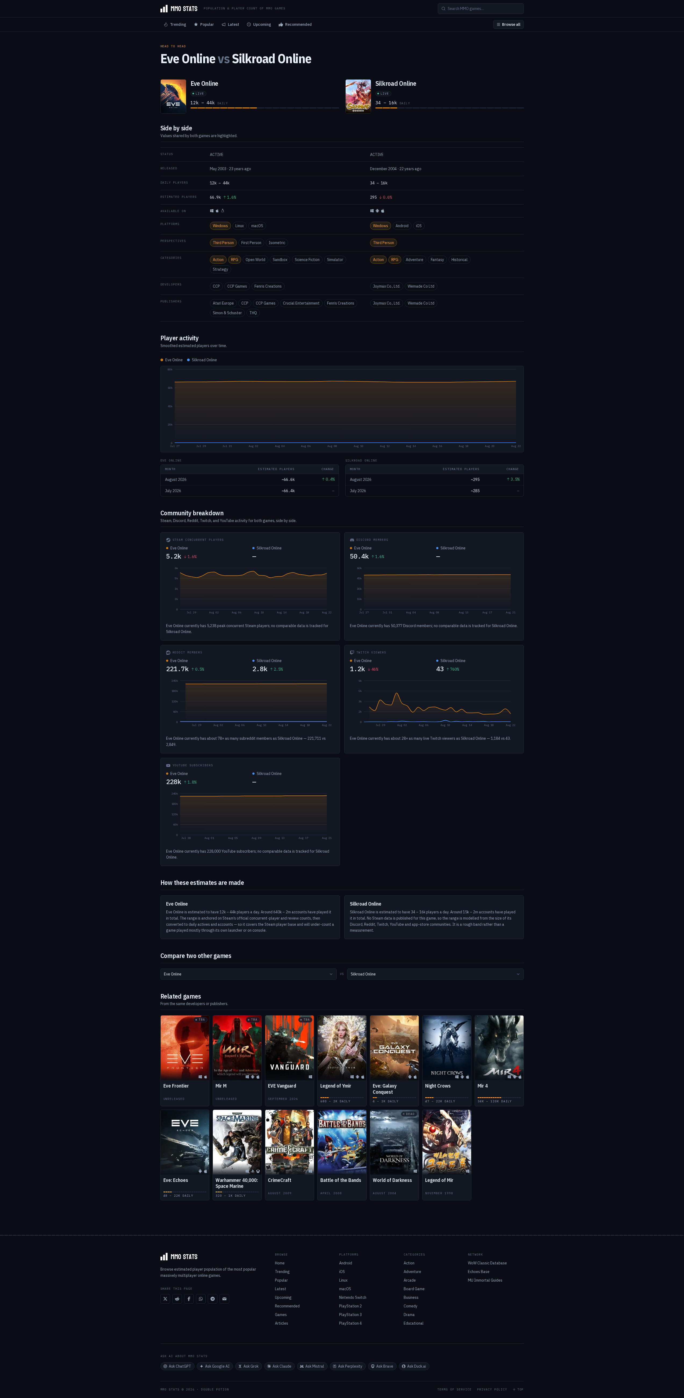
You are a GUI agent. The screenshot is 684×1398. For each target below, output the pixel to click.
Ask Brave (384, 1366)
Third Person (223, 242)
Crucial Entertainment (301, 303)
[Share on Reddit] (177, 1299)
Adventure (414, 259)
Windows (220, 225)
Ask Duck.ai (416, 1366)
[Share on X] (165, 1299)
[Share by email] (224, 1299)
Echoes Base (478, 1271)
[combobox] (248, 974)
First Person (251, 242)
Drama (409, 1314)
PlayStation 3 (350, 1314)
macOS (257, 225)
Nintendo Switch (352, 1297)
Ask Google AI (217, 1366)
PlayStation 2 (350, 1306)
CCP (216, 286)
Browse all (511, 24)
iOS (419, 225)
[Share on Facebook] (189, 1299)
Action (218, 259)
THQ (253, 312)
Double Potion (215, 1389)
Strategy (220, 269)
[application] (342, 409)
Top (520, 1389)
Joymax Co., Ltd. (386, 286)
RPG (234, 259)
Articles (281, 1323)
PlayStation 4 (350, 1323)
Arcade (410, 1280)
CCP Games (237, 286)
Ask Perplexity (350, 1366)
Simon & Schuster (227, 312)
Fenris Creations (268, 286)
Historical (460, 259)
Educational (414, 1323)
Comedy (410, 1306)
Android (402, 225)
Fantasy (437, 259)
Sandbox (280, 259)
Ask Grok (251, 1366)
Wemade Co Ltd (421, 286)
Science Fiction (307, 259)
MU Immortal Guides (485, 1280)
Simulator (335, 259)
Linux (239, 225)
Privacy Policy (492, 1389)
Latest (233, 24)
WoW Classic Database (487, 1263)
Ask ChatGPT (180, 1366)
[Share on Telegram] (212, 1299)
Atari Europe (223, 303)
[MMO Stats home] (179, 8)
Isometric (277, 242)
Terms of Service (454, 1389)
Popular (207, 24)
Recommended (298, 24)
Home (280, 1263)
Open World (255, 259)
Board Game (414, 1288)
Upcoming (262, 24)
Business (411, 1297)
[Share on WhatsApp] (201, 1299)
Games (281, 1314)
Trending (178, 24)
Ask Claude (282, 1366)
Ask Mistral (314, 1366)
